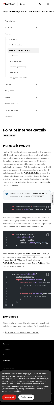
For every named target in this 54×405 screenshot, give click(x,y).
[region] (27, 208)
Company (6, 349)
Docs (22, 4)
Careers (6, 344)
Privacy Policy (8, 369)
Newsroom (7, 355)
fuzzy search (12, 186)
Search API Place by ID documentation (26, 227)
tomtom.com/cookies (11, 391)
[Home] (9, 4)
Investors (6, 360)
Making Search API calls (13, 260)
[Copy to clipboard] (47, 206)
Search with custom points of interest (22, 332)
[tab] (48, 11)
